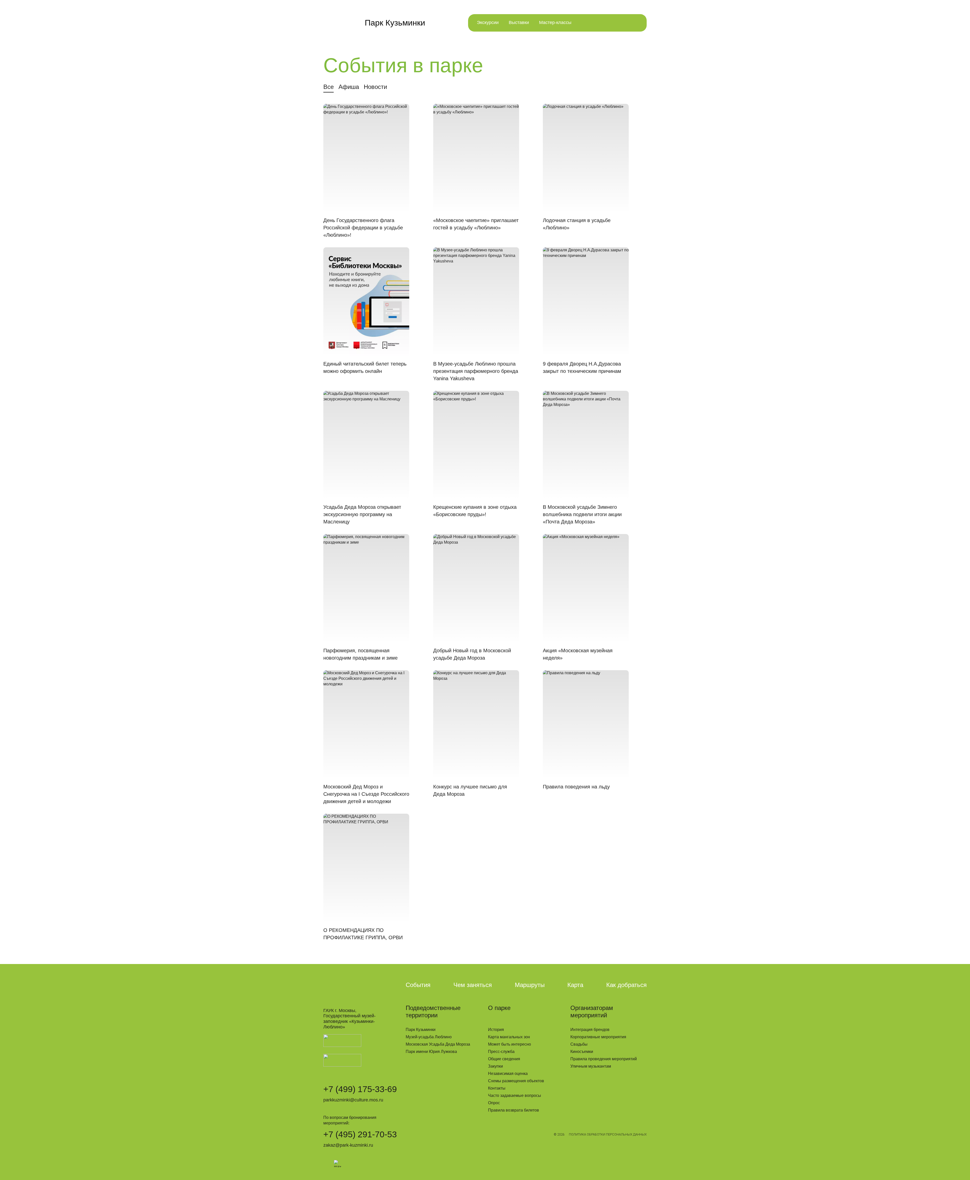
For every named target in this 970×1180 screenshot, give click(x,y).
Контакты (496, 1088)
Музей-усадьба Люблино (429, 1037)
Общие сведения (504, 1059)
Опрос (494, 1103)
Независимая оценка (508, 1073)
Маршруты (530, 984)
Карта (575, 984)
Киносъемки (581, 1051)
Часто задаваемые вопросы (514, 1095)
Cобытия (418, 984)
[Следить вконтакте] (326, 1163)
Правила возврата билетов (513, 1110)
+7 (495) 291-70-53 (360, 1134)
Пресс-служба (501, 1051)
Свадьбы (579, 1044)
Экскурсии (488, 22)
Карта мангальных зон (509, 1037)
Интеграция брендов (590, 1029)
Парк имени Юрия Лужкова (431, 1051)
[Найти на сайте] (604, 23)
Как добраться (626, 984)
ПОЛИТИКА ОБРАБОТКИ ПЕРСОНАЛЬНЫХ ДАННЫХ (608, 1134)
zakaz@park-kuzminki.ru (348, 1145)
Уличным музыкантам (590, 1066)
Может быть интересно (509, 1044)
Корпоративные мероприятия (598, 1037)
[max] (337, 1163)
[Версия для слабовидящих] (586, 23)
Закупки (495, 1066)
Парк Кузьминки (420, 1029)
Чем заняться (472, 984)
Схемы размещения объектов (516, 1081)
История (496, 1029)
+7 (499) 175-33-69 (360, 1089)
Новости (375, 86)
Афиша (348, 86)
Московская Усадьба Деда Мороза (438, 1044)
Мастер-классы (555, 22)
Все (328, 86)
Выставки (519, 22)
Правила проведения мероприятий (603, 1059)
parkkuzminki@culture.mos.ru (353, 1100)
